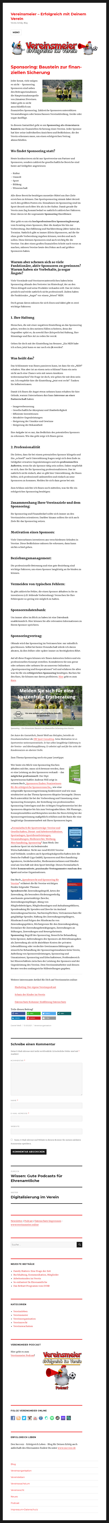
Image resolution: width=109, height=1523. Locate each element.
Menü (16, 32)
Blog (13, 1464)
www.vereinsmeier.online (25, 1224)
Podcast (28, 1221)
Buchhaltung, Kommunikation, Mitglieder (36, 1274)
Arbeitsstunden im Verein (27, 1278)
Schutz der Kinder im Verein (30, 994)
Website (15, 1126)
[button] (18, 1013)
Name (14, 1100)
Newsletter (16, 1221)
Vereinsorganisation (42, 1025)
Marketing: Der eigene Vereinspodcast (35, 987)
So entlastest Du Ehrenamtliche (30, 1282)
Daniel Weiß (16, 1025)
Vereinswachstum (23, 1326)
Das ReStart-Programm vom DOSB (31, 1286)
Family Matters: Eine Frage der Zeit (32, 1271)
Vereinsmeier (20, 1315)
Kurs (13, 680)
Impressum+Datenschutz (24, 1509)
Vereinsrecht (20, 1322)
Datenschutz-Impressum (48, 1221)
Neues (14, 1496)
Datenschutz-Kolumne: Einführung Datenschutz (40, 1002)
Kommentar (18, 1060)
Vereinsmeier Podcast (22, 1355)
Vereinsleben (20, 1311)
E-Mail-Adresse (20, 1113)
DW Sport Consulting (44, 739)
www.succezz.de (67, 1448)
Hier (61, 676)
